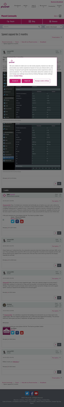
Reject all (27, 81)
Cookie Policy (18, 76)
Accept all (15, 81)
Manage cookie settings (42, 81)
